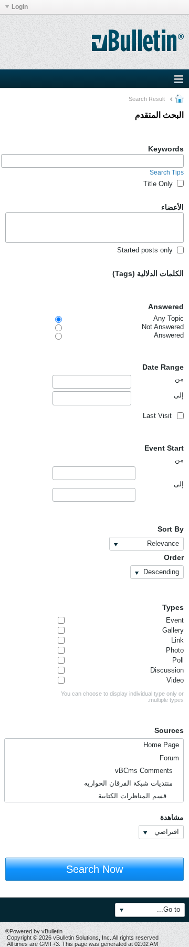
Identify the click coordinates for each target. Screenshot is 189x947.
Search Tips (167, 172)
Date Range (163, 367)
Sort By (171, 529)
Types (173, 607)
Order (174, 557)
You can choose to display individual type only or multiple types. (122, 696)
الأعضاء (172, 207)
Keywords (166, 149)
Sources (169, 730)
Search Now (94, 869)
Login (20, 7)
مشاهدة (172, 817)
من (179, 379)
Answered (166, 306)
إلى (179, 395)
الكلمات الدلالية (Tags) (148, 273)
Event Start (164, 448)
